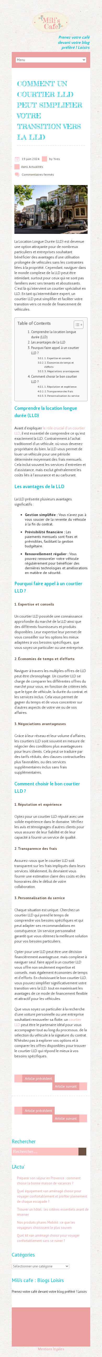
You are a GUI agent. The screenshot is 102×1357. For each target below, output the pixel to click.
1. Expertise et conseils (57, 358)
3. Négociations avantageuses (61, 371)
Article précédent (38, 1078)
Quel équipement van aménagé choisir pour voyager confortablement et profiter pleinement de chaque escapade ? (52, 1196)
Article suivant (66, 1086)
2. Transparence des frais (58, 391)
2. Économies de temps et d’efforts (59, 365)
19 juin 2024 (30, 159)
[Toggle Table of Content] (76, 324)
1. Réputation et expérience (60, 386)
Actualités (36, 167)
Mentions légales (51, 1349)
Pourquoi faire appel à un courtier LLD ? (55, 350)
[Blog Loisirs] (51, 13)
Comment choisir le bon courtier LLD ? (54, 379)
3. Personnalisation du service (61, 396)
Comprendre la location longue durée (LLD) (53, 334)
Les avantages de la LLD (48, 342)
